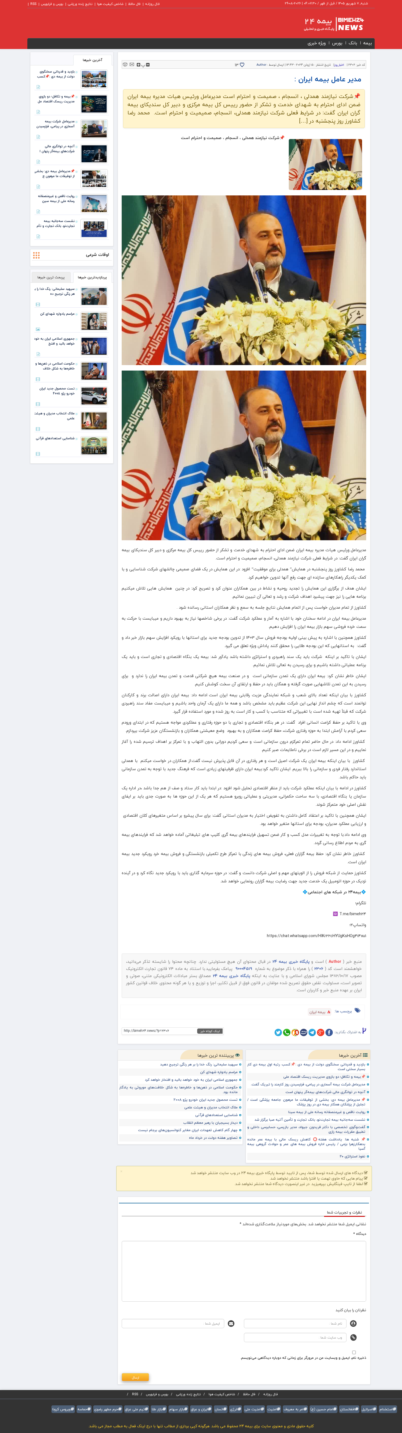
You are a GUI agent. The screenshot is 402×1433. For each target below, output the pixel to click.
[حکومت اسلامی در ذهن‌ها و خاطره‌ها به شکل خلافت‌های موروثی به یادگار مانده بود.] (94, 371)
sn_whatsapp (286, 1032)
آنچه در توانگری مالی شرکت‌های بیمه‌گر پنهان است (325, 1092)
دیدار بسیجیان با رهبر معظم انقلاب (210, 1122)
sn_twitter (278, 1032)
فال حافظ (134, 4)
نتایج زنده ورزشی (80, 4)
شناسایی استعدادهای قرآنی (216, 1115)
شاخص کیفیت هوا (110, 4)
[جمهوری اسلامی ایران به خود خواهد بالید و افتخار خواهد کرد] (94, 346)
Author (261, 64)
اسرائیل (367, 1409)
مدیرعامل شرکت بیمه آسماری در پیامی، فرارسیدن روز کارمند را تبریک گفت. (308, 1084)
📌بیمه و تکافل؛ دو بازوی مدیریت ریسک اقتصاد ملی (324, 1076)
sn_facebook (329, 1032)
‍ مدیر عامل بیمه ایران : (328, 79)
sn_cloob (295, 1032)
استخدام (386, 1409)
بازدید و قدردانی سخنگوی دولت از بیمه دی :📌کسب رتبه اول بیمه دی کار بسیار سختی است (306, 1066)
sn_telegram (312, 1032)
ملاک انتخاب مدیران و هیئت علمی (211, 1107)
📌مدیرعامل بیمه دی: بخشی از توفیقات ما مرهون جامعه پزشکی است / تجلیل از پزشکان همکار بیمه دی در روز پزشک (306, 1102)
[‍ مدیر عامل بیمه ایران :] (325, 164)
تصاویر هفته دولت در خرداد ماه (213, 1138)
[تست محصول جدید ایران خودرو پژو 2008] (94, 395)
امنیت (272, 1409)
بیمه (367, 43)
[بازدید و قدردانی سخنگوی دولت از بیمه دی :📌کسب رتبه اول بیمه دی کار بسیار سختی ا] (94, 79)
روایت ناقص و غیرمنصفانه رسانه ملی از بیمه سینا (326, 1112)
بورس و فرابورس (52, 4)
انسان (219, 1409)
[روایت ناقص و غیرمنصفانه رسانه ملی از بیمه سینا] (94, 203)
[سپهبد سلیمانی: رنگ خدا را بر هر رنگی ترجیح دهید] (94, 296)
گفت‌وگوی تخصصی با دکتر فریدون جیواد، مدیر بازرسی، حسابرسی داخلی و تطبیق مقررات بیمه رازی (306, 1129)
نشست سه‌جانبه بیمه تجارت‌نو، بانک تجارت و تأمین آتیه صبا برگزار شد (310, 1119)
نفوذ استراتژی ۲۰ (352, 1156)
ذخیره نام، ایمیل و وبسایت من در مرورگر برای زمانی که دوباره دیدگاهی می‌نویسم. (303, 1358)
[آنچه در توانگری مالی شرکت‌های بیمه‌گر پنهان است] (94, 153)
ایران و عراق (199, 1409)
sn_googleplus (320, 1032)
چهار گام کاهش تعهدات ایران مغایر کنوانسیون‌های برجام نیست (188, 1130)
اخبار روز (339, 64)
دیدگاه (359, 1234)
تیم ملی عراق (135, 1409)
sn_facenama (303, 1032)
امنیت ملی (252, 1409)
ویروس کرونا (61, 1409)
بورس (337, 43)
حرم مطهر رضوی (106, 1409)
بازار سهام (176, 1409)
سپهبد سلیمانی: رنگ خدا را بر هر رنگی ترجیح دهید (199, 1064)
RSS (33, 4)
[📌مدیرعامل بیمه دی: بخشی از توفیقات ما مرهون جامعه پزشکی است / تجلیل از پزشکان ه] (94, 178)
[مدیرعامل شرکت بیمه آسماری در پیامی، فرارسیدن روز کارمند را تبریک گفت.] (94, 128)
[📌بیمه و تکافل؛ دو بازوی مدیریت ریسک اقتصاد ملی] (94, 103)
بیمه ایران (317, 1012)
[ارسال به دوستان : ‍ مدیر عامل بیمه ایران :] (132, 64)
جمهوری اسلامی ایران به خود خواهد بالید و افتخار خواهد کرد (191, 1079)
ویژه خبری (317, 43)
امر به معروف (294, 1409)
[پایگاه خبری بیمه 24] (328, 24)
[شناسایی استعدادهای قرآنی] (94, 445)
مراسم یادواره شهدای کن (219, 1072)
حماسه (82, 1409)
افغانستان (347, 1409)
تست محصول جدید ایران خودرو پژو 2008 (206, 1099)
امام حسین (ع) (321, 1409)
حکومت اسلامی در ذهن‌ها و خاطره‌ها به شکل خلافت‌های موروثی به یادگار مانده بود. (178, 1089)
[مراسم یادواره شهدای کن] (94, 321)
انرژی (234, 1409)
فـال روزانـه (152, 4)
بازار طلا (157, 1409)
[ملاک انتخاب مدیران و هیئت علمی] (94, 420)
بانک (353, 43)
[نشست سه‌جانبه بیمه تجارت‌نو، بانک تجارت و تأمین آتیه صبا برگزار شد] (94, 228)
